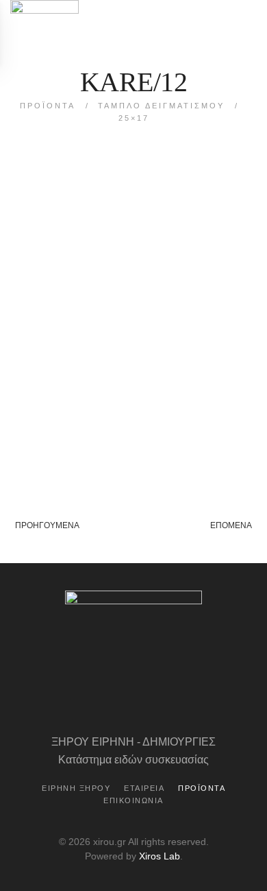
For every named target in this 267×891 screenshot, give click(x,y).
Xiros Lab (159, 856)
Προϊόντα (201, 788)
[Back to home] (44, 32)
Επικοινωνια (133, 800)
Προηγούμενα (47, 525)
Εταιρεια (144, 788)
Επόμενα (231, 525)
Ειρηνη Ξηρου (76, 788)
